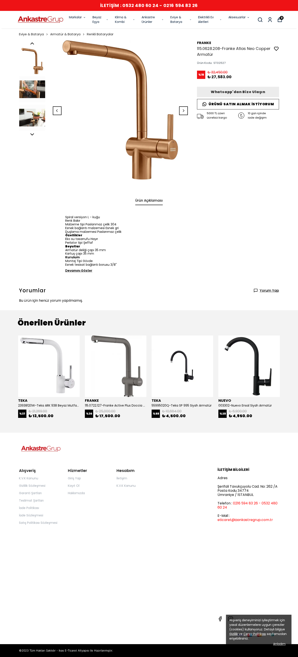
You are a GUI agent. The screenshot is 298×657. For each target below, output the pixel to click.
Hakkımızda (76, 493)
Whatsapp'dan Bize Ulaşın (238, 91)
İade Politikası (29, 508)
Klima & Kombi (121, 19)
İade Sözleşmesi (31, 515)
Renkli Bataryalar (100, 34)
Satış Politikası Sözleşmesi (38, 523)
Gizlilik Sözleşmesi (32, 485)
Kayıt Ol (73, 485)
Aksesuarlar (237, 17)
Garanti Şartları (30, 493)
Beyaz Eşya (96, 19)
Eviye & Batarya (176, 19)
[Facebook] (220, 618)
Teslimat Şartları (31, 500)
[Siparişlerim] (270, 19)
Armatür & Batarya (65, 34)
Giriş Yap (74, 478)
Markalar (75, 17)
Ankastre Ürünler (148, 19)
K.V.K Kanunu (28, 478)
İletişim (121, 478)
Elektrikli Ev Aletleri (206, 19)
